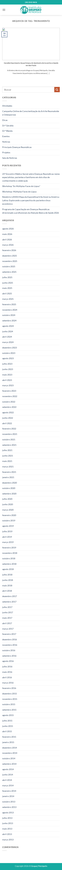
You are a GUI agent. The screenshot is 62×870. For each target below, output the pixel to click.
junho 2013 (7, 823)
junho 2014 (7, 774)
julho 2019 (7, 531)
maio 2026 (7, 234)
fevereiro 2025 (9, 304)
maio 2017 (7, 618)
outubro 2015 (8, 704)
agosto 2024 (8, 326)
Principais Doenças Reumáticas (17, 147)
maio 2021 (7, 461)
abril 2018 (7, 590)
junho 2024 (7, 331)
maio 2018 (7, 585)
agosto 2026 (8, 228)
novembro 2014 (9, 753)
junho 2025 (7, 282)
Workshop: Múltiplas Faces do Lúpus (19, 191)
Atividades (7, 105)
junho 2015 (7, 726)
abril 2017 (7, 623)
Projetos (6, 152)
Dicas (5, 120)
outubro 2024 (8, 315)
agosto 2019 (8, 526)
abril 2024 (7, 336)
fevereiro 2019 (9, 547)
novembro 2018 (9, 553)
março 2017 (8, 628)
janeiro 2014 (8, 796)
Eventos (6, 136)
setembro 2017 (9, 601)
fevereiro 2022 (9, 428)
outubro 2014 (8, 758)
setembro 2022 (9, 407)
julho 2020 (7, 499)
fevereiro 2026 (9, 250)
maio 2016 (7, 672)
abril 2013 (7, 834)
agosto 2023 (8, 358)
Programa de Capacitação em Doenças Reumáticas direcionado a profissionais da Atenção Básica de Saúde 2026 (30, 211)
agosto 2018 (8, 569)
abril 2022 (7, 423)
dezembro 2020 (9, 482)
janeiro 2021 (8, 477)
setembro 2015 (9, 709)
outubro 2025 (8, 266)
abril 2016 (7, 677)
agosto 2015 (8, 715)
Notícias (6, 141)
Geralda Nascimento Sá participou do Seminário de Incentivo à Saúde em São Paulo (31, 64)
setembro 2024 (9, 320)
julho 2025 (7, 277)
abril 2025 (7, 293)
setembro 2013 (9, 807)
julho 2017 (7, 607)
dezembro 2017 (9, 596)
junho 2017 (7, 612)
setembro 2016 (9, 655)
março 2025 (8, 299)
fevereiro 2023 (9, 391)
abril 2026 (7, 239)
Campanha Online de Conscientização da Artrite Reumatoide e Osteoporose (30, 113)
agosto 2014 (8, 769)
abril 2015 (7, 731)
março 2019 (8, 542)
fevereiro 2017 (9, 634)
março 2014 (8, 785)
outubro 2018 (8, 558)
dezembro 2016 (9, 639)
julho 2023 (7, 363)
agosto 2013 (8, 812)
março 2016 (8, 682)
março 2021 (8, 466)
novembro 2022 (9, 396)
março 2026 (8, 244)
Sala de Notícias (9, 158)
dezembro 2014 (9, 747)
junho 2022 (7, 418)
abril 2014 (7, 780)
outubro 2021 (8, 439)
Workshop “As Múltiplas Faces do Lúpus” (21, 186)
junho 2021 (7, 455)
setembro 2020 (9, 493)
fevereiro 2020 (9, 515)
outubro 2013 (8, 801)
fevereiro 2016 (9, 688)
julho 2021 (7, 450)
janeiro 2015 (8, 742)
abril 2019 (7, 537)
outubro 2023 (8, 353)
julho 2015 (7, 720)
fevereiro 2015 (9, 736)
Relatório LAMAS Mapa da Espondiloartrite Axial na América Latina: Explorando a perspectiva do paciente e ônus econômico (30, 200)
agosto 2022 (8, 412)
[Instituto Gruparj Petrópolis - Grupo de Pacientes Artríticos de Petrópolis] (31, 10)
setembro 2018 (9, 564)
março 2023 (8, 385)
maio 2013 (7, 828)
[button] (4, 9)
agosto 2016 (8, 661)
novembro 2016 (9, 645)
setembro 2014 (9, 764)
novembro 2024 (9, 309)
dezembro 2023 (9, 347)
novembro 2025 (9, 261)
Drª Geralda (7, 125)
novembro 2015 (9, 699)
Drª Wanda (7, 131)
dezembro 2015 (9, 693)
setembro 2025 (9, 272)
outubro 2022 (8, 401)
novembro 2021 (9, 434)
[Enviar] (57, 89)
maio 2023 (7, 374)
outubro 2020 (8, 488)
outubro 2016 (8, 650)
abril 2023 (7, 380)
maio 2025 (7, 288)
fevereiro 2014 (9, 791)
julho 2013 (7, 818)
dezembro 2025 (9, 255)
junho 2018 (7, 580)
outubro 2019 (8, 520)
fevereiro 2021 (9, 472)
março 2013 (8, 839)
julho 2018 (7, 574)
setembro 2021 (9, 445)
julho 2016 (7, 666)
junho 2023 (7, 369)
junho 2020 (7, 504)
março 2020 (8, 509)
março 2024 (8, 342)
